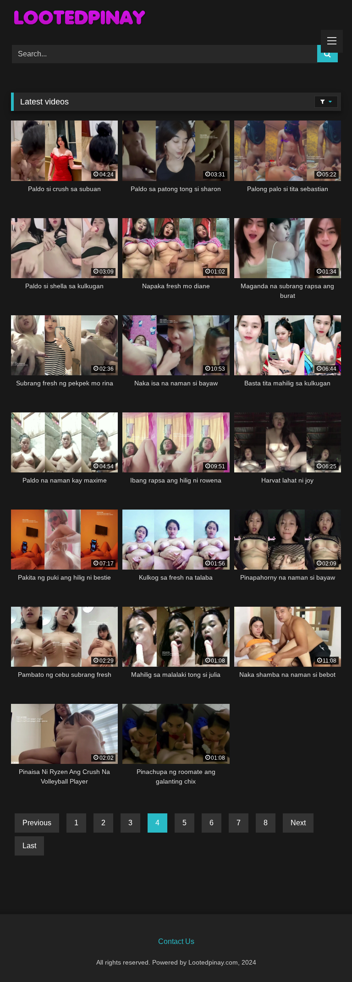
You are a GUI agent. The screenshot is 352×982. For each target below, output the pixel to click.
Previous (36, 823)
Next (298, 823)
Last (29, 846)
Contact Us (176, 941)
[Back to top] (324, 955)
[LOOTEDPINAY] (176, 19)
